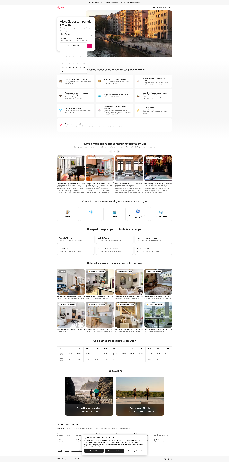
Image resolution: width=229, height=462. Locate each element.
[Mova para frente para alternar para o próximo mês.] (83, 45)
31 (66, 71)
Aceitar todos (94, 451)
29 (84, 67)
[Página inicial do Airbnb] (61, 7)
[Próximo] (118, 151)
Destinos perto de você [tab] (64, 428)
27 (77, 67)
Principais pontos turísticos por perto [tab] (106, 428)
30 (63, 71)
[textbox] (67, 40)
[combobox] (75, 34)
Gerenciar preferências (135, 451)
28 (80, 67)
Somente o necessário (114, 451)
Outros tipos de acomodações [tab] (83, 428)
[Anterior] (110, 151)
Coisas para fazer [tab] (125, 428)
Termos (80, 459)
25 (70, 67)
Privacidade (73, 459)
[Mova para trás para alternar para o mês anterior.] (63, 45)
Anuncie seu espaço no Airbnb (161, 7)
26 (73, 67)
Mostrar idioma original (133, 2)
